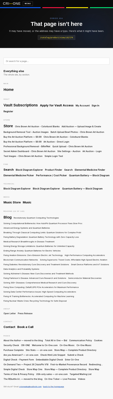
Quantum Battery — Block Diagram (89, 175)
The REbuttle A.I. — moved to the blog (23, 379)
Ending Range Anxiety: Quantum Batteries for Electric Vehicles (32, 250)
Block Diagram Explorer (29, 169)
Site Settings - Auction (68, 151)
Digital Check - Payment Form (19, 359)
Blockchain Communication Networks (21, 260)
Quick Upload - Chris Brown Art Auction (72, 146)
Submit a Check (75, 355)
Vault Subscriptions (21, 105)
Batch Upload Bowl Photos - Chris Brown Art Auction (77, 132)
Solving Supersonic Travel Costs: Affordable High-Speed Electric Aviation (73, 260)
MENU (28, 3)
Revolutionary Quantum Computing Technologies (36, 218)
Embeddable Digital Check (49, 359)
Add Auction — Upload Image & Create (81, 126)
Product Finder (53, 169)
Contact (9, 327)
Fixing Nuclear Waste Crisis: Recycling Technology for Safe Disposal (35, 301)
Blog (8, 217)
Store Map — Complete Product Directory (75, 350)
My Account (83, 105)
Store (8, 126)
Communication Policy (80, 340)
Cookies (98, 340)
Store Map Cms (34, 369)
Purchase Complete (14, 350)
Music (27, 202)
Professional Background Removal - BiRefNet (27, 146)
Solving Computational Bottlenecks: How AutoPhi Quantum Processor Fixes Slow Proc (43, 223)
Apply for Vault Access (57, 105)
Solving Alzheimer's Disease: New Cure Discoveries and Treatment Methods (39, 273)
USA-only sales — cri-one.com (52, 374)
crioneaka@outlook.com (30, 386)
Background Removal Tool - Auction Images (26, 132)
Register (8, 111)
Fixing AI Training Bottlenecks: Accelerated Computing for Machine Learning (39, 296)
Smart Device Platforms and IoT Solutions (90, 264)
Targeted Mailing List (81, 374)
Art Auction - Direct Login (56, 141)
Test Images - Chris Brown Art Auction (23, 156)
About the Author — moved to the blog (23, 340)
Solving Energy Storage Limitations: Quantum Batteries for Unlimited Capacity (39, 246)
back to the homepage (53, 386)
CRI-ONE (25, 345)
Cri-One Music (67, 345)
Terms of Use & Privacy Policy (19, 374)
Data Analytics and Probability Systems (21, 269)
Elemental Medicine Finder (90, 169)
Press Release (25, 313)
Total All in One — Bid (56, 340)
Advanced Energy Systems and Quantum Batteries (27, 228)
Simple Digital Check (14, 369)
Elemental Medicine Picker (19, 175)
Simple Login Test (54, 156)
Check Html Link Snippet (52, 355)
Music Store (12, 202)
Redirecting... (96, 364)
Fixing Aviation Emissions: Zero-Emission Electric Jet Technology (33, 255)
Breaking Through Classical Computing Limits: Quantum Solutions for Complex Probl (42, 232)
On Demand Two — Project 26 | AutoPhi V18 (26, 364)
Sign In (95, 105)
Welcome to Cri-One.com (45, 345)
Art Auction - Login (92, 151)
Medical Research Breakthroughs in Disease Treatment (29, 241)
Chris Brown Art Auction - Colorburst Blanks (37, 126)
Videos (81, 379)
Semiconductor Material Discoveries (85, 278)
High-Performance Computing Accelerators (85, 255)
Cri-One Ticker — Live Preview (60, 379)
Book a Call (25, 327)
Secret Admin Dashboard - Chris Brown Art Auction (29, 151)
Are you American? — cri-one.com (21, 355)
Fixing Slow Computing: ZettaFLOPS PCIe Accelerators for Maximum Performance (41, 287)
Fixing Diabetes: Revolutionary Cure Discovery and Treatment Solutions (36, 264)
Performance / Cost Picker (51, 175)
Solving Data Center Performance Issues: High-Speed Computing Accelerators (40, 292)
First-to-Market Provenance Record (68, 364)
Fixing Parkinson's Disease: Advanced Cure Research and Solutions (35, 278)
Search (9, 169)
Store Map (94, 369)
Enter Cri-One (72, 359)
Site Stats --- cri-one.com (39, 350)
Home (9, 89)
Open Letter (10, 313)
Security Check (11, 345)
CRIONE (11, 3)
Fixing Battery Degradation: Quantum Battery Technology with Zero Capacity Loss (41, 237)
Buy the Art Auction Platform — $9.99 (22, 137)
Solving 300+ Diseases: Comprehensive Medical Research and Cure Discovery (40, 282)
